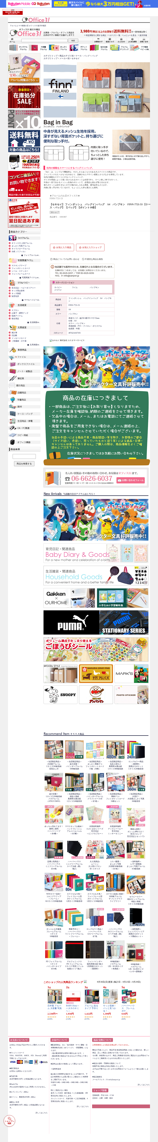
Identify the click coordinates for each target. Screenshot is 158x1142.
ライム (75, 287)
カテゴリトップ (51, 56)
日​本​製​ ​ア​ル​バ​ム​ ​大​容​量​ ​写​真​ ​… (55, 1008)
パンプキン (94, 287)
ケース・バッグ (83, 56)
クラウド (58, 290)
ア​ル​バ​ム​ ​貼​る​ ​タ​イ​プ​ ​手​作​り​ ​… (92, 1008)
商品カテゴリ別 (67, 56)
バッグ (95, 56)
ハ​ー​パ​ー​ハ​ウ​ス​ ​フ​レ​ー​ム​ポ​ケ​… (128, 1008)
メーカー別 (65, 58)
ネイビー (58, 287)
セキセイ (76, 58)
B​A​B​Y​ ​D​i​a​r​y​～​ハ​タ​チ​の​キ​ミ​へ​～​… (72, 1008)
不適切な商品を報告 (94, 259)
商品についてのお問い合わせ (66, 259)
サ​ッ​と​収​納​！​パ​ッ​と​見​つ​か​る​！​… (109, 1008)
